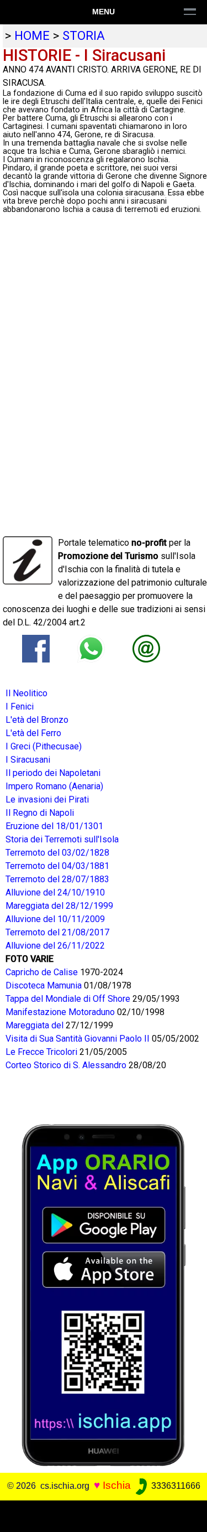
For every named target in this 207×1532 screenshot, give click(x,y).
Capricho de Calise (43, 972)
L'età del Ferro (33, 733)
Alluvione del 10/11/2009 (55, 919)
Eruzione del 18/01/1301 (54, 826)
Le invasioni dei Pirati (47, 799)
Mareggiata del (36, 1025)
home (32, 35)
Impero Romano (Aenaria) (54, 786)
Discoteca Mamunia (45, 985)
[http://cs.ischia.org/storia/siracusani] (146, 648)
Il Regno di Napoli (40, 813)
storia (83, 35)
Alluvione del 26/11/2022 (55, 945)
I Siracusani (28, 759)
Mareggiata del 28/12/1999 (59, 905)
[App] (104, 1294)
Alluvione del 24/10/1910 (55, 892)
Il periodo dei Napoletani (53, 773)
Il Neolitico (26, 693)
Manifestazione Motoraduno (61, 1012)
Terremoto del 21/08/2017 (57, 932)
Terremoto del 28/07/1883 (57, 879)
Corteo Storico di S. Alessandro (67, 1065)
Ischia (117, 1485)
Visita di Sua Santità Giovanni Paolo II (79, 1038)
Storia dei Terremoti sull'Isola (62, 839)
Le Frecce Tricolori (42, 1052)
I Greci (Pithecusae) (44, 746)
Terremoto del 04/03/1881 (57, 866)
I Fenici (20, 706)
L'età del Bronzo (37, 720)
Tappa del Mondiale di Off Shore (69, 998)
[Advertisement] (103, 1514)
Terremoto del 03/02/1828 (57, 852)
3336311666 (174, 1485)
